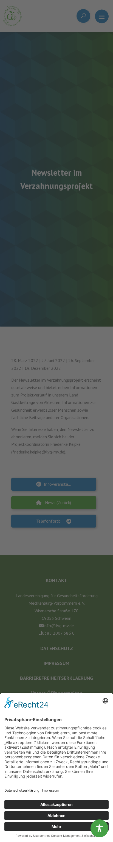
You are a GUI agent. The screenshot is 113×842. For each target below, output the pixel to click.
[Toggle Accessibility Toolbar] (99, 828)
